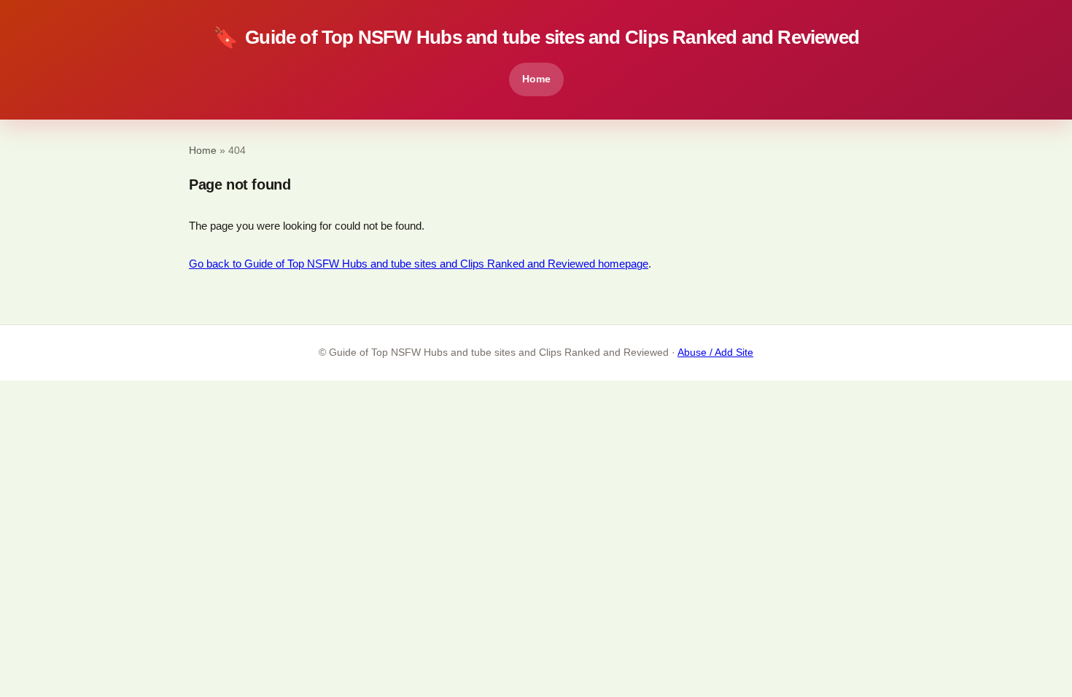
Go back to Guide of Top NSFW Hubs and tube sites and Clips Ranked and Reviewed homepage (418, 263)
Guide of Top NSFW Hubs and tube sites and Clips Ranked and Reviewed (536, 37)
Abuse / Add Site (715, 352)
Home (536, 79)
